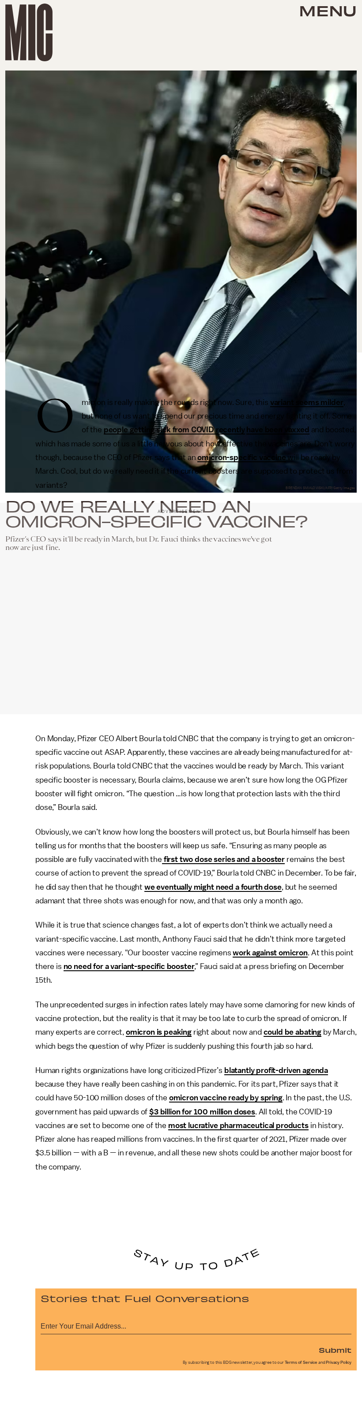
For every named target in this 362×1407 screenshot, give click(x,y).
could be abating (292, 1032)
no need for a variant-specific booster (129, 966)
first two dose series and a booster (223, 859)
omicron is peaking (159, 1032)
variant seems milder (306, 402)
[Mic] (29, 32)
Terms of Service (301, 1362)
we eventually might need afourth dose (213, 887)
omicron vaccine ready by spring (226, 1098)
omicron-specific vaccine (241, 457)
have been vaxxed (277, 430)
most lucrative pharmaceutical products (238, 1125)
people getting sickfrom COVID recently (174, 430)
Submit (335, 1349)
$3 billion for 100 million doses (202, 1112)
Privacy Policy (338, 1362)
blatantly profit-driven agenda (276, 1070)
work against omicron (270, 953)
